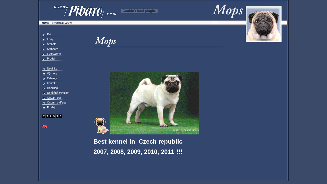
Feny (50, 39)
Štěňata (51, 43)
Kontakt (51, 83)
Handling (52, 87)
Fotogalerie (54, 53)
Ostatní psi (54, 97)
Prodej (51, 58)
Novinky (52, 68)
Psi (49, 34)
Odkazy (52, 78)
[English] (44, 126)
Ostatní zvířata (56, 102)
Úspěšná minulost (58, 92)
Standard (52, 48)
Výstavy (52, 73)
